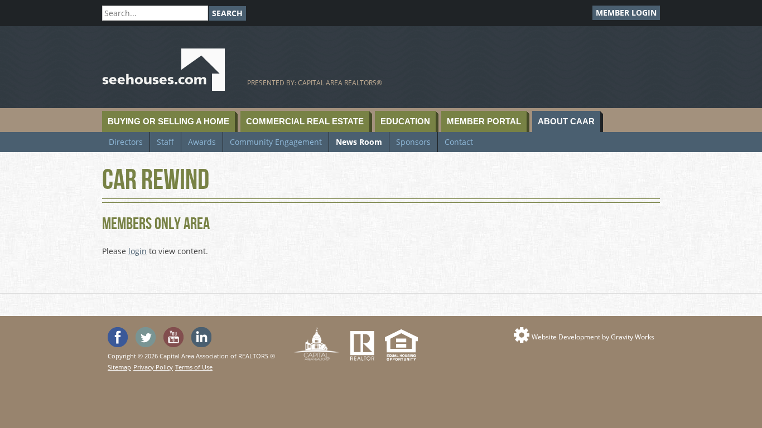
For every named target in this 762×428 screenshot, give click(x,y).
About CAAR (566, 121)
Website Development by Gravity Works (593, 337)
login (137, 251)
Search (227, 13)
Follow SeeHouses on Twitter (146, 337)
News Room (359, 142)
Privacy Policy (153, 367)
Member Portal (484, 121)
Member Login (626, 12)
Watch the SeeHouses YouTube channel (173, 337)
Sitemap (119, 367)
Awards (202, 142)
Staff (165, 142)
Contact (459, 142)
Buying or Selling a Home (168, 121)
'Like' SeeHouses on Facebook (118, 337)
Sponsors (413, 142)
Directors (126, 142)
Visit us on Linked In (201, 337)
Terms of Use (194, 367)
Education (405, 121)
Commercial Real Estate (305, 121)
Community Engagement (276, 142)
